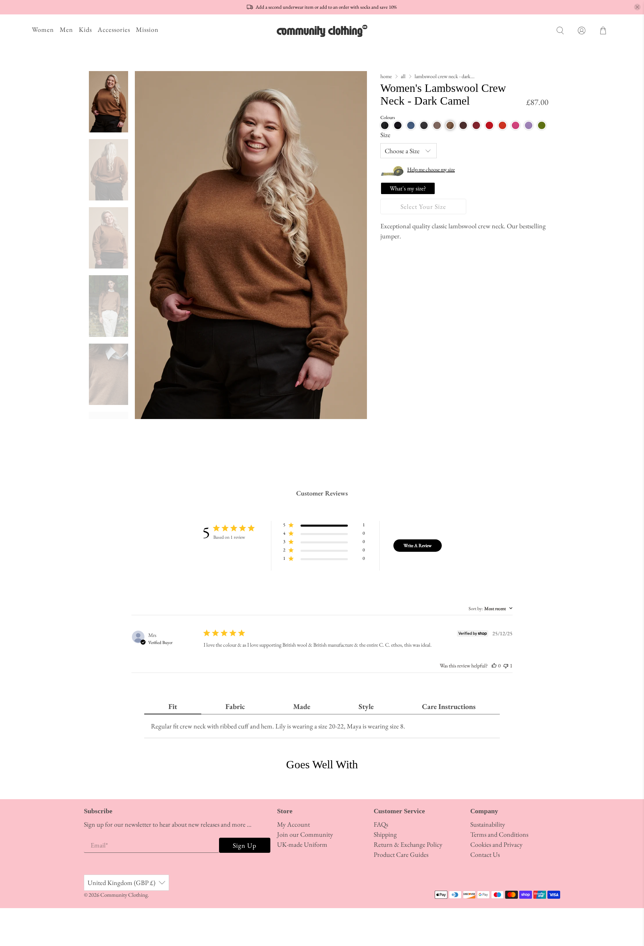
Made (301, 706)
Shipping (385, 834)
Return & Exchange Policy (408, 844)
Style (366, 706)
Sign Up (244, 845)
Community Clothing (124, 894)
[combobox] (491, 608)
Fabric (235, 706)
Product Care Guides (401, 854)
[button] (384, 125)
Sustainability (487, 824)
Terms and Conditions (499, 834)
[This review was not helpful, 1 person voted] (505, 665)
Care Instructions (449, 706)
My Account (293, 824)
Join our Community (305, 834)
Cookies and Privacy (496, 844)
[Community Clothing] (322, 30)
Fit (172, 706)
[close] (637, 7)
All (403, 76)
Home (386, 76)
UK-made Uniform (302, 844)
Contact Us (485, 854)
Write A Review (418, 545)
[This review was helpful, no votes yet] (494, 665)
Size (385, 134)
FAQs (381, 824)
